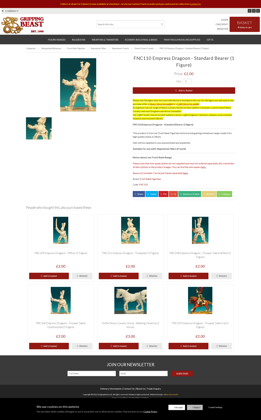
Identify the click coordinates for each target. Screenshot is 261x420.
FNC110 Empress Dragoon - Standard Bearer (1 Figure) (184, 48)
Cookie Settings (215, 407)
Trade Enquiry (154, 388)
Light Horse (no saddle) (188, 104)
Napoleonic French (120, 48)
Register (222, 28)
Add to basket (49, 276)
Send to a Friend (191, 194)
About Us (140, 388)
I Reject (196, 407)
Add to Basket (185, 90)
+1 (174, 194)
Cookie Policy (150, 411)
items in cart (244, 24)
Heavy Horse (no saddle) (161, 104)
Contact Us (195, 4)
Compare (225, 194)
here (185, 173)
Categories (31, 48)
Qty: (179, 81)
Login (224, 19)
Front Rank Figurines (76, 48)
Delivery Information (110, 388)
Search (161, 24)
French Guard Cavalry (144, 48)
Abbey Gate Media (170, 394)
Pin (165, 194)
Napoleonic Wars (98, 48)
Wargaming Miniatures (51, 48)
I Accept (178, 407)
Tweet (153, 194)
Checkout (222, 24)
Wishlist (210, 194)
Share (140, 194)
